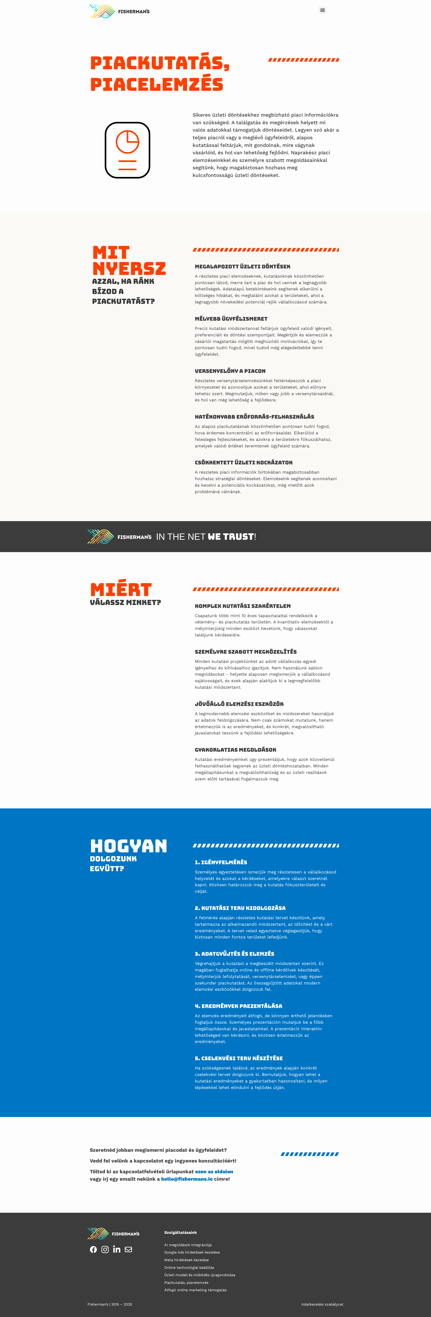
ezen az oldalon (214, 1171)
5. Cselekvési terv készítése (239, 1058)
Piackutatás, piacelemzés (186, 1282)
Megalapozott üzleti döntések (242, 266)
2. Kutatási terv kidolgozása (240, 908)
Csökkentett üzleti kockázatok (244, 462)
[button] (322, 10)
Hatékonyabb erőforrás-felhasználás (254, 416)
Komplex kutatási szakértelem (243, 606)
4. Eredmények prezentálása (238, 1006)
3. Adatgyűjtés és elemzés (234, 953)
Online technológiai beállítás (189, 1267)
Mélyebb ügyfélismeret (231, 318)
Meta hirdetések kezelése (186, 1260)
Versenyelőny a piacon (230, 371)
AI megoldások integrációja (188, 1245)
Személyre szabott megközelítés (246, 651)
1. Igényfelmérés (221, 862)
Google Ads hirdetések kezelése (192, 1252)
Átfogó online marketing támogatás (195, 1290)
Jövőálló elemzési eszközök (239, 704)
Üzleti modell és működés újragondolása (199, 1275)
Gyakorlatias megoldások (235, 749)
